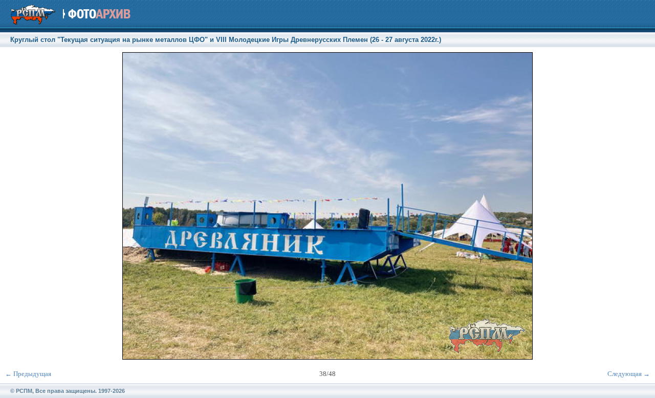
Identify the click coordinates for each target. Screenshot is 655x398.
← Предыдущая (28, 374)
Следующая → (628, 374)
